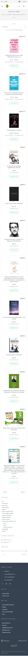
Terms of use (5, 595)
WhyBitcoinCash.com (7, 627)
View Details (14, 65)
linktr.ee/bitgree (8, 580)
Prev (5, 492)
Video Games (5, 507)
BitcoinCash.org (6, 623)
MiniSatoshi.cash (6, 632)
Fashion (4, 509)
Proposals (4, 609)
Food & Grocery (6, 519)
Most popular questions (8, 604)
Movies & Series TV (8, 527)
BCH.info (4, 625)
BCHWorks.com (6, 630)
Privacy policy (5, 593)
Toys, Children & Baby (7, 513)
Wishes (4, 607)
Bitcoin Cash (4, 653)
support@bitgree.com (10, 574)
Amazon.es (7, 542)
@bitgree (7, 571)
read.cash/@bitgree (9, 577)
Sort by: (14, 23)
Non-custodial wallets (7, 611)
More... (3, 614)
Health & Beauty (6, 517)
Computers (5, 503)
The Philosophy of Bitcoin (14, 130)
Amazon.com (7, 539)
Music (4, 525)
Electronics (5, 505)
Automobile (5, 529)
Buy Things (8, 14)
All (2, 501)
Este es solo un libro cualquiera (14, 203)
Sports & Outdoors (7, 515)
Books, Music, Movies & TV (19, 14)
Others (4, 531)
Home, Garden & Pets (7, 511)
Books (4, 523)
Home (3, 14)
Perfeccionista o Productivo (14, 354)
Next (22, 492)
